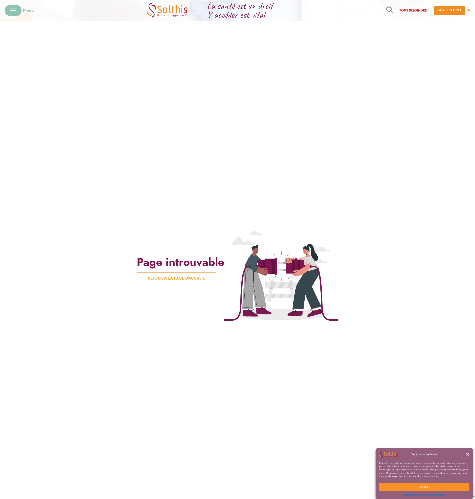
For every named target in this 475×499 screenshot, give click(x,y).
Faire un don (449, 10)
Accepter (424, 487)
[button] (467, 454)
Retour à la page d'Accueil (176, 278)
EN (468, 10)
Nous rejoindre (413, 10)
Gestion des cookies (413, 494)
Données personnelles (435, 494)
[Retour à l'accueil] (173, 10)
